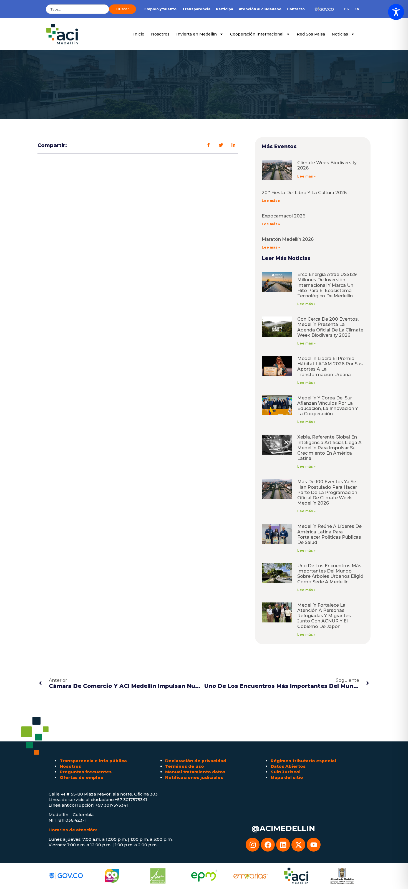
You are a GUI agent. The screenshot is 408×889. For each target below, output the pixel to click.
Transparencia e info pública (93, 760)
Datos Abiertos (288, 766)
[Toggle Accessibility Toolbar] (396, 12)
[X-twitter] (298, 845)
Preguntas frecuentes (86, 771)
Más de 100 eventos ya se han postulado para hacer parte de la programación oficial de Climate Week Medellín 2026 (327, 492)
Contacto (296, 9)
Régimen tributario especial (303, 760)
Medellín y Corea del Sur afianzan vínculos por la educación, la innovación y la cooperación (327, 406)
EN (356, 9)
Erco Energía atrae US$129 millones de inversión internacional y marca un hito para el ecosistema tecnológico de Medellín (327, 285)
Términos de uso (184, 766)
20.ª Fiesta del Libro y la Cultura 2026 (304, 192)
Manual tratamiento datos (195, 771)
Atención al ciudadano (260, 9)
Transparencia (196, 9)
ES (346, 9)
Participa (224, 9)
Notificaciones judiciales (194, 777)
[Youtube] (314, 845)
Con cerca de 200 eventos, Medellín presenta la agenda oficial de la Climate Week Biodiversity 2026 (330, 327)
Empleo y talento (160, 9)
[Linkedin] (283, 845)
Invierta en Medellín (196, 34)
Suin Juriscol (286, 771)
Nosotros (160, 34)
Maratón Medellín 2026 (288, 239)
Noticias (340, 34)
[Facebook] (268, 845)
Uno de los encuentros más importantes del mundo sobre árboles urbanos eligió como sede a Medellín (330, 573)
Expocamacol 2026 (283, 216)
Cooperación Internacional (256, 34)
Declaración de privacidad (195, 760)
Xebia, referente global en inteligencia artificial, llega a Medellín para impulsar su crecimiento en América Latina (329, 447)
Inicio (138, 34)
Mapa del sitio (287, 777)
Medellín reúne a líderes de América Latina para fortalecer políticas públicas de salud (329, 534)
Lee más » (306, 176)
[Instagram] (253, 845)
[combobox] (77, 9)
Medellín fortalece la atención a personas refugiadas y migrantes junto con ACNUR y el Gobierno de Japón (324, 615)
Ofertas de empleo (82, 777)
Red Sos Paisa (311, 34)
